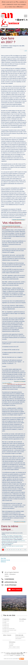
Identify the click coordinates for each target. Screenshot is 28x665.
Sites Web (3, 558)
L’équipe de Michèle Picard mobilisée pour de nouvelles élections (12, 533)
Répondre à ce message (19, 381)
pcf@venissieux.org (11, 582)
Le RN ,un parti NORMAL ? (7, 544)
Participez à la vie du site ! (21, 661)
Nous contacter (16, 589)
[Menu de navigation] (2, 16)
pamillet (25, 50)
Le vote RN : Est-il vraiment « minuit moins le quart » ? (12, 535)
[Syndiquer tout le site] (21, 658)
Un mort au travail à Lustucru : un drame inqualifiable (12, 539)
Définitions (3, 561)
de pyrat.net (11, 655)
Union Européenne (18, 638)
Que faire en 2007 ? (6, 383)
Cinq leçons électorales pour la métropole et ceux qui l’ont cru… (14, 540)
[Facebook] (18, 19)
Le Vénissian (11, 645)
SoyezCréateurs (18, 655)
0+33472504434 (9, 579)
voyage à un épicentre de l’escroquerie (11, 225)
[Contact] (22, 19)
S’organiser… (6, 619)
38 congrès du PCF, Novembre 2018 (8, 628)
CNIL (21, 652)
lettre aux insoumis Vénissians (7, 543)
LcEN (24, 652)
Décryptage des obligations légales (17, 653)
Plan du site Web (9, 615)
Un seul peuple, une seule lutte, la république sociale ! (12, 536)
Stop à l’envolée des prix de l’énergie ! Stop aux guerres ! (12, 538)
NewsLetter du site (5, 560)
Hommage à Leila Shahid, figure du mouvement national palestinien (12, 547)
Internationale (19, 635)
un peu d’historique (10, 585)
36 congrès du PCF (6, 625)
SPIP (23, 655)
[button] (16, 19)
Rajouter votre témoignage (18, 219)
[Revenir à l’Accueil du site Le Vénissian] (4, 23)
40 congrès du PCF (6, 631)
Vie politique (22, 619)
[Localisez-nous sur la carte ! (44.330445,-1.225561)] (14, 568)
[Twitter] (20, 19)
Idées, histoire (7, 635)
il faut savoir (9, 653)
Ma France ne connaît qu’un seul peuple (9, 542)
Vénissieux (12, 642)
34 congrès (4, 622)
